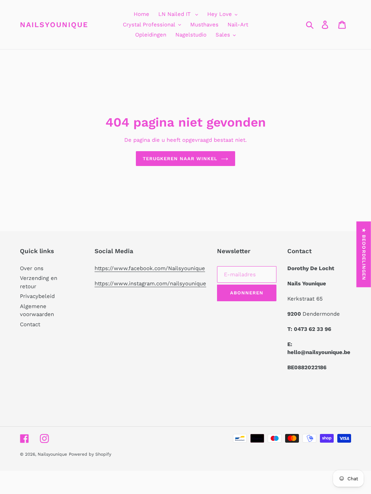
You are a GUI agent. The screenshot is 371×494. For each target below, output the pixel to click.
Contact (30, 324)
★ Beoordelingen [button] (364, 254)
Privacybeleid (37, 296)
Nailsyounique (54, 24)
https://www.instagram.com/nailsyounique (150, 283)
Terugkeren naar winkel (180, 158)
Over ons (31, 268)
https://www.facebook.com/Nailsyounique (150, 268)
